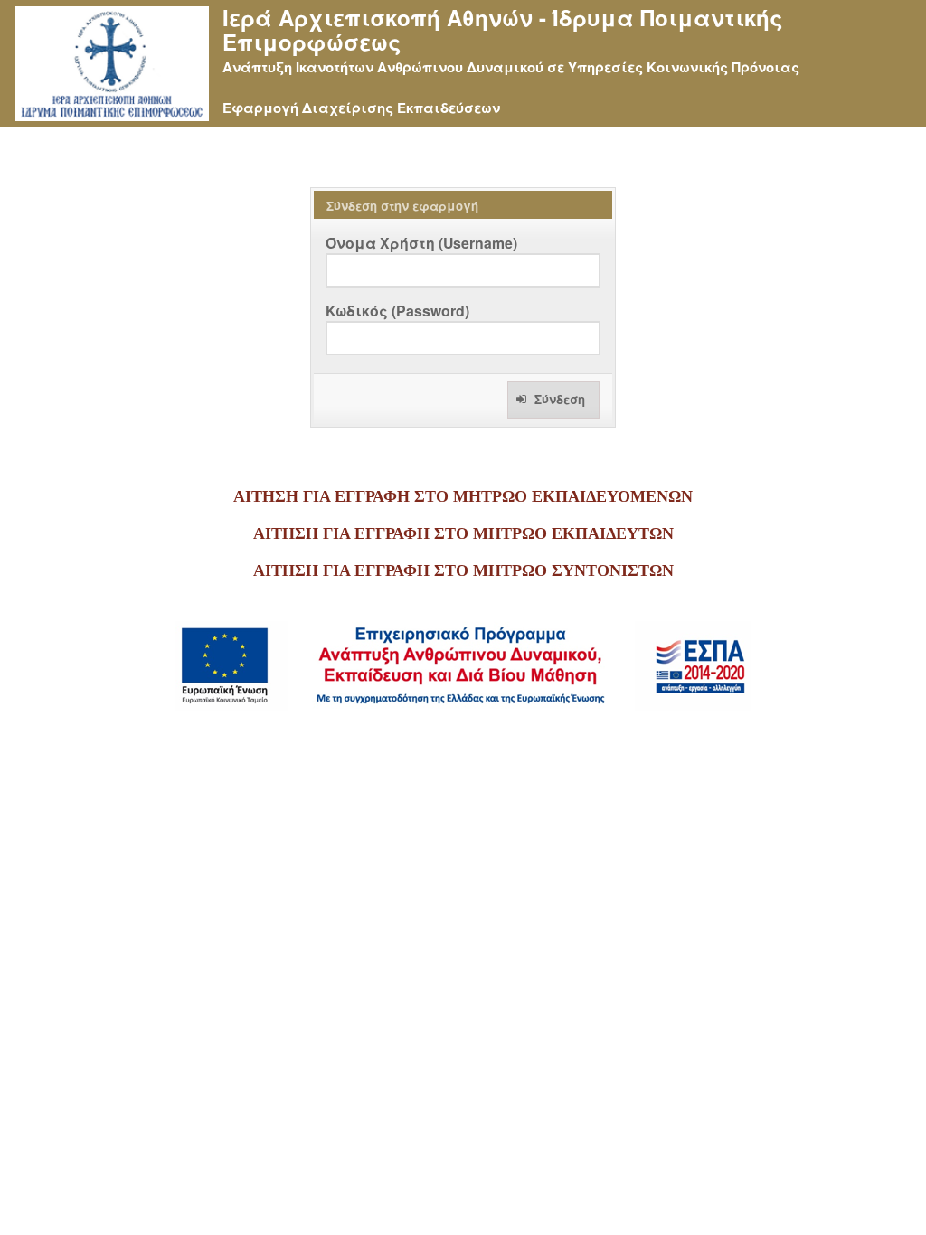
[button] (553, 400)
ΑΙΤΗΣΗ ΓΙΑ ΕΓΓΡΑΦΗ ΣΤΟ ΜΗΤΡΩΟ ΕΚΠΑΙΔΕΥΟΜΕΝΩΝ (463, 496)
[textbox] (463, 270)
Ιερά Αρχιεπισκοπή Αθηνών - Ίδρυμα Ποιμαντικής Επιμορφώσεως (502, 30)
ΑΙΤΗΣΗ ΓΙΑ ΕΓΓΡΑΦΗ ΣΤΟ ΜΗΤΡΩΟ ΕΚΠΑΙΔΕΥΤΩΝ (463, 533)
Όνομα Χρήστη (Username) (421, 242)
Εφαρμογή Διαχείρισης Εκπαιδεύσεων (361, 108)
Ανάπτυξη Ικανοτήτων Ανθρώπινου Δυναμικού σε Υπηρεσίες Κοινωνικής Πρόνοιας (510, 67)
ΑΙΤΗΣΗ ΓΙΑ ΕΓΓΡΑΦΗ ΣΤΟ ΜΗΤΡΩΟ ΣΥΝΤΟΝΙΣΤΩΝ (463, 570)
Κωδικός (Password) (397, 310)
